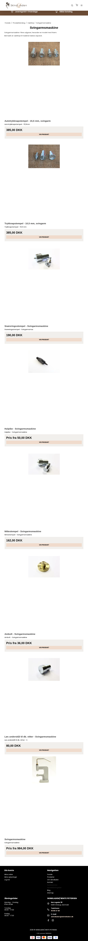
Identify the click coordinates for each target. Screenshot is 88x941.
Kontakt (50, 882)
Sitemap (50, 893)
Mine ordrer (8, 874)
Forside (49, 874)
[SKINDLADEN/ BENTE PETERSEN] (16, 5)
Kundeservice (52, 885)
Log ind (7, 880)
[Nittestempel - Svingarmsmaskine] (44, 488)
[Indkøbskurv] (77, 5)
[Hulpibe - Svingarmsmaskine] (44, 385)
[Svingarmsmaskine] (44, 796)
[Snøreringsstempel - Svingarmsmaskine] (44, 282)
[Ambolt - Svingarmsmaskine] (44, 590)
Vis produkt (44, 134)
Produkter (50, 877)
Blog (48, 890)
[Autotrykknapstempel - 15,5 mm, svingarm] (44, 77)
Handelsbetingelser (54, 888)
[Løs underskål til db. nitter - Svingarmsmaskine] (44, 693)
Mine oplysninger (10, 877)
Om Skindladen (53, 880)
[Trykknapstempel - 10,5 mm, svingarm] (44, 180)
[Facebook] (48, 921)
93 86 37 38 (55, 911)
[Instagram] (53, 921)
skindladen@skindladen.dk (62, 917)
